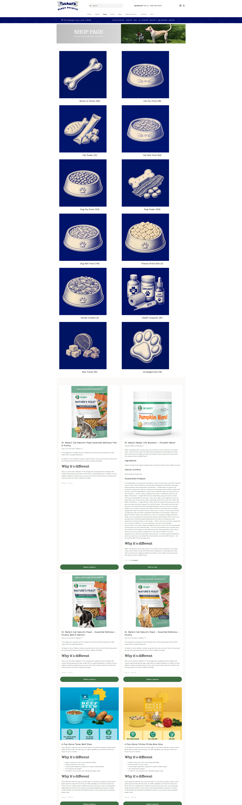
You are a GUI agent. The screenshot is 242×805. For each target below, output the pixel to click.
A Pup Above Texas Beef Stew (77, 744)
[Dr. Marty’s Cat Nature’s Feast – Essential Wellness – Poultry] (152, 577)
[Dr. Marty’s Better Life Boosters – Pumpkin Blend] (152, 387)
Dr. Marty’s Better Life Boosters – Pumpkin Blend (150, 442)
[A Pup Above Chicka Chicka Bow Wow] (152, 689)
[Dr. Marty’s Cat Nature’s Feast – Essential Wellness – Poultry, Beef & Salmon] (89, 577)
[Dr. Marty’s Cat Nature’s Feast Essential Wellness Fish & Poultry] (89, 387)
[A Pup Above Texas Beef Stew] (89, 689)
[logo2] (68, 1)
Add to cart (152, 567)
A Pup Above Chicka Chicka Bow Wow (144, 744)
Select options (89, 567)
